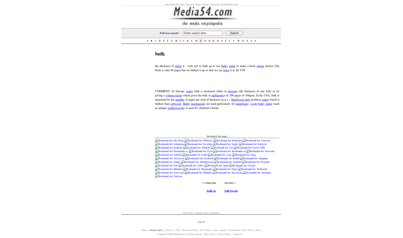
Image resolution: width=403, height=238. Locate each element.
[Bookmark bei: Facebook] (199, 158)
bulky (224, 66)
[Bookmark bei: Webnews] (198, 140)
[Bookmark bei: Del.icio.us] (170, 158)
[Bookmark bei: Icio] (222, 147)
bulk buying (231, 191)
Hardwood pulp (240, 99)
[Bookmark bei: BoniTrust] (228, 140)
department (214, 212)
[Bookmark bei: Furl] (167, 165)
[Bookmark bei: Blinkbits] (198, 172)
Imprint (201, 221)
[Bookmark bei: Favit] (201, 151)
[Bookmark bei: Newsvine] (169, 172)
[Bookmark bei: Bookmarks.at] (229, 151)
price (226, 70)
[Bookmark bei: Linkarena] (169, 144)
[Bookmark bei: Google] (242, 165)
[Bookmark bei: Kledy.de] (253, 144)
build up (211, 191)
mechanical (197, 104)
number (179, 99)
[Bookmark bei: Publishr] (197, 147)
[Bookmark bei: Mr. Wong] (169, 140)
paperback (242, 104)
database (198, 212)
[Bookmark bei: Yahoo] (191, 165)
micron (232, 91)
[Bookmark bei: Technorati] (252, 169)
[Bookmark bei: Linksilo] (168, 154)
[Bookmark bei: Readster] (168, 147)
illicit (206, 212)
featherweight (176, 108)
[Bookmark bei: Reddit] (227, 158)
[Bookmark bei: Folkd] (195, 154)
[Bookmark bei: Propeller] (256, 161)
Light (254, 104)
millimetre (218, 95)
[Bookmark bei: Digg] (244, 154)
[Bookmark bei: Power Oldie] (249, 147)
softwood (175, 104)
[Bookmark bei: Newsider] (260, 151)
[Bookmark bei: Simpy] (168, 161)
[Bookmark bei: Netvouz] (168, 176)
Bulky (186, 104)
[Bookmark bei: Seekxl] (226, 144)
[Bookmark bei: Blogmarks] (198, 169)
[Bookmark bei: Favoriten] (198, 144)
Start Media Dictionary (174, 4)
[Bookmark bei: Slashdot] (228, 161)
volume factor (174, 95)
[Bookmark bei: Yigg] (220, 154)
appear (260, 66)
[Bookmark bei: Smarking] (257, 172)
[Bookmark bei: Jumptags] (254, 158)
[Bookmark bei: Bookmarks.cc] (172, 151)
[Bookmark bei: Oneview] (256, 140)
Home (144, 230)
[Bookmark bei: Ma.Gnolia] (228, 172)
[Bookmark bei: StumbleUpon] (197, 161)
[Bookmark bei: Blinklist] (169, 169)
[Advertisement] (138, 113)
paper (178, 66)
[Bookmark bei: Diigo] (225, 169)
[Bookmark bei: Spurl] (216, 165)
